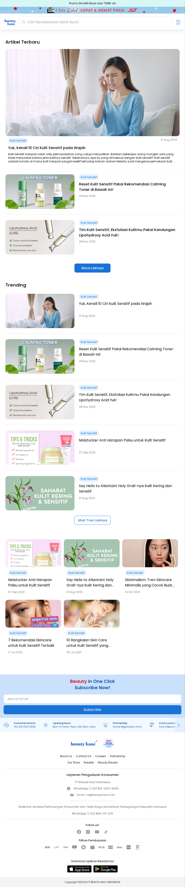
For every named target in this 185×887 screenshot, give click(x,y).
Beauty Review (108, 762)
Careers (100, 756)
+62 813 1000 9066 (25, 726)
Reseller (89, 762)
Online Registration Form (127, 726)
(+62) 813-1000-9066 (104, 788)
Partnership (117, 756)
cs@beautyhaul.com (100, 795)
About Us (66, 756)
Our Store (73, 762)
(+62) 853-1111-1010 (100, 813)
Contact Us (83, 756)
